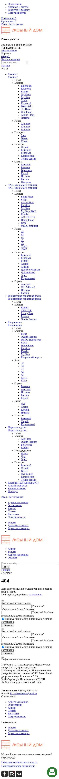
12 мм (24, 141)
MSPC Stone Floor (31, 339)
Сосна (24, 406)
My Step (25, 97)
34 (22, 237)
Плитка (25, 412)
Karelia (25, 214)
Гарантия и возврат (19, 9)
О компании (15, 4)
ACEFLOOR (28, 217)
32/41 (24, 246)
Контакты (13, 514)
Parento (25, 316)
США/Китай (28, 287)
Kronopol (26, 103)
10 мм (24, 138)
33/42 (24, 249)
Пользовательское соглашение (18, 766)
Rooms (24, 91)
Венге (24, 471)
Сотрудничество (17, 12)
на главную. (35, 594)
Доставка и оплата (18, 7)
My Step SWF (28, 211)
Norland (25, 117)
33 (22, 234)
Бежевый (26, 150)
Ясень (24, 453)
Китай (24, 173)
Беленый (26, 152)
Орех (24, 275)
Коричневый (28, 155)
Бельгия (25, 167)
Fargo (24, 199)
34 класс (25, 129)
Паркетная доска (17, 427)
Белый (24, 260)
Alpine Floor (27, 115)
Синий (25, 266)
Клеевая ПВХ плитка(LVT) (23, 482)
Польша (25, 176)
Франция (26, 182)
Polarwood (26, 444)
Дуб (23, 403)
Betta (23, 223)
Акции (12, 508)
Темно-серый (28, 158)
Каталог (5, 65)
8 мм (23, 135)
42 (22, 240)
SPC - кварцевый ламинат (22, 185)
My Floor (26, 94)
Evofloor (25, 205)
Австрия (25, 164)
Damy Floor (27, 220)
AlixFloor (26, 438)
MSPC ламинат (29, 225)
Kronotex (26, 88)
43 (22, 243)
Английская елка (17, 485)
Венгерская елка (17, 488)
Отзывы (12, 557)
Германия (26, 170)
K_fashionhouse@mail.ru (23, 693)
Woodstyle (26, 106)
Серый (25, 147)
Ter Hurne (26, 109)
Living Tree (27, 313)
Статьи (12, 511)
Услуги (12, 522)
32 (22, 231)
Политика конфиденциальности (19, 762)
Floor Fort (26, 85)
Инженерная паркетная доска (24, 295)
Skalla (24, 100)
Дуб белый (27, 474)
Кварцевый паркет (31, 357)
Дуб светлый (28, 272)
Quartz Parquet (29, 319)
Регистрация (16, 24)
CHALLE (26, 310)
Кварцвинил (15, 322)
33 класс (25, 126)
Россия (25, 179)
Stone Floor (27, 196)
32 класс (25, 123)
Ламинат (13, 74)
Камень (25, 409)
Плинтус (13, 491)
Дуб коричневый (30, 269)
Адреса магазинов (18, 502)
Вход (4, 24)
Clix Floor (26, 112)
